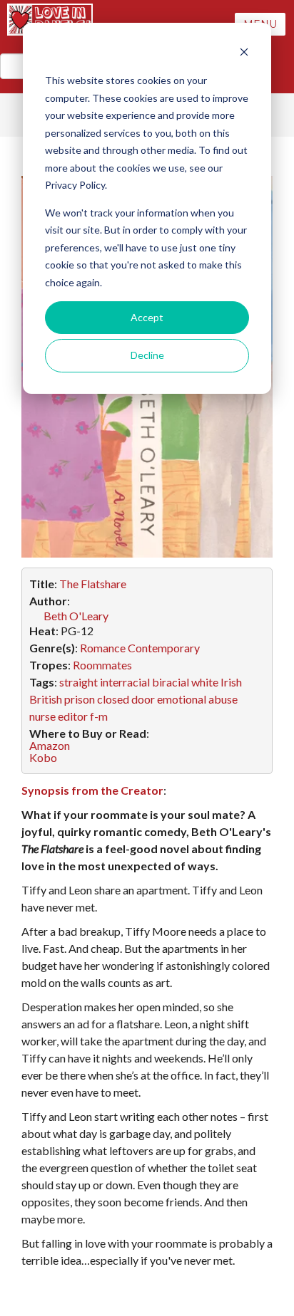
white (204, 682)
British (45, 699)
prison (79, 699)
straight (78, 682)
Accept (147, 317)
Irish (231, 682)
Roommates (102, 665)
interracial (125, 682)
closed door (126, 699)
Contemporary (164, 647)
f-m (99, 716)
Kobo (43, 757)
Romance (103, 647)
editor (73, 716)
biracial (170, 682)
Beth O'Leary (76, 615)
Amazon (49, 745)
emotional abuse (197, 699)
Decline (147, 355)
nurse (42, 716)
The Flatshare (92, 583)
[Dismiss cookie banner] (244, 54)
